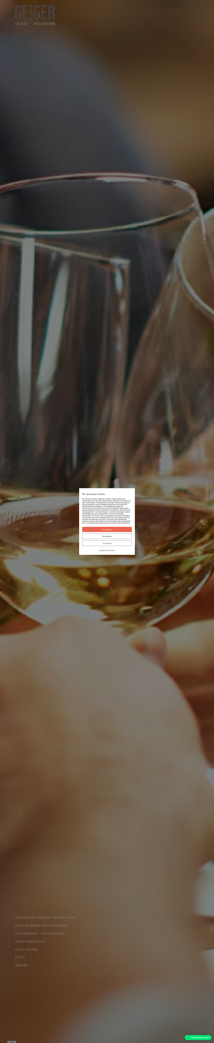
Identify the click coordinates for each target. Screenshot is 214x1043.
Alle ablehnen (107, 536)
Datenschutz (103, 550)
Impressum (111, 550)
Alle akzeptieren (107, 529)
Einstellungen (107, 543)
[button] (198, 1037)
